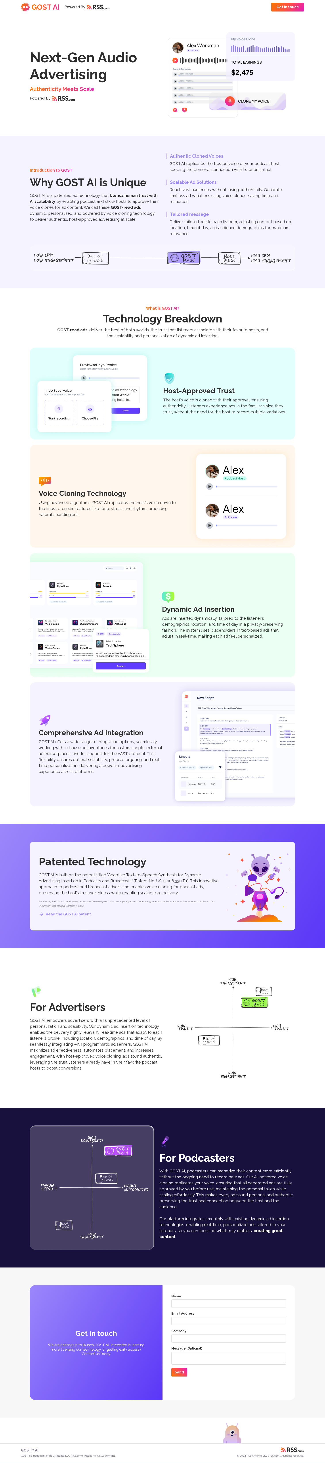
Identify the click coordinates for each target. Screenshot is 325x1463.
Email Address (182, 1313)
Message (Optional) (186, 1348)
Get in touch (288, 7)
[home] (40, 7)
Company (178, 1331)
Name (176, 1296)
